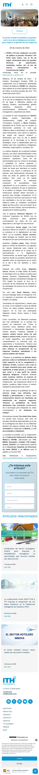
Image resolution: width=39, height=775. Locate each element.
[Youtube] (25, 701)
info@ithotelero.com (10, 693)
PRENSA (6, 727)
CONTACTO (7, 718)
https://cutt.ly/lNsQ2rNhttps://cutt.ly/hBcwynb (20, 458)
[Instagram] (14, 701)
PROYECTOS (7, 711)
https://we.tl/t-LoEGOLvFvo (13, 75)
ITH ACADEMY (8, 724)
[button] (36, 740)
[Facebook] (8, 701)
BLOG (5, 730)
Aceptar (19, 758)
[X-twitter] (30, 701)
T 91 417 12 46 (7, 692)
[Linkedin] (19, 701)
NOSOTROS (7, 708)
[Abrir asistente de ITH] (35, 771)
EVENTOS (6, 721)
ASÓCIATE (7, 715)
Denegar (19, 763)
